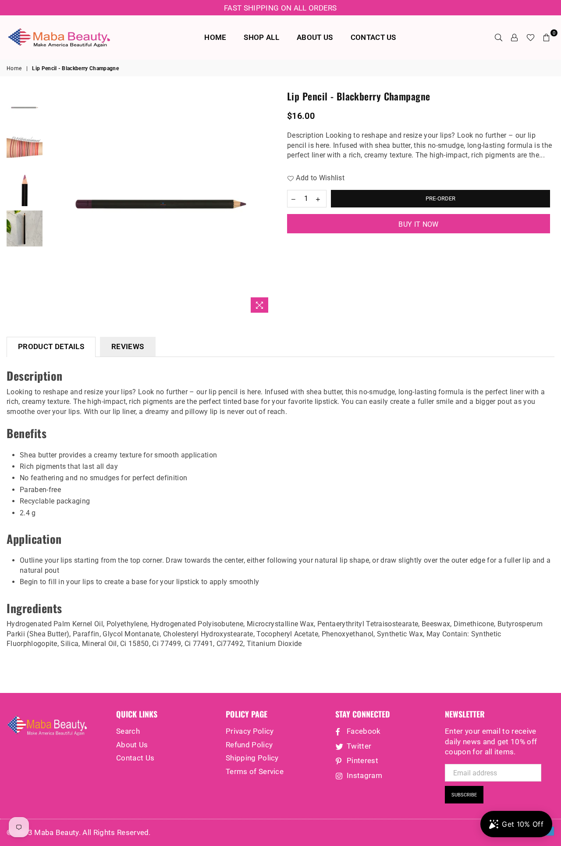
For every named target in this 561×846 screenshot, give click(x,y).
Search (128, 731)
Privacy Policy (249, 731)
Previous (54, 203)
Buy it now (418, 224)
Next (266, 203)
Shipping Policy (252, 757)
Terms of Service (255, 771)
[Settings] (514, 37)
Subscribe (464, 795)
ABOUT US (315, 37)
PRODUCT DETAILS (51, 346)
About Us (132, 744)
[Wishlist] (530, 37)
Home (14, 68)
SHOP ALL (261, 37)
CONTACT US (373, 37)
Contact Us (135, 757)
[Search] (499, 37)
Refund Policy (249, 744)
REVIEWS (127, 346)
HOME (215, 37)
